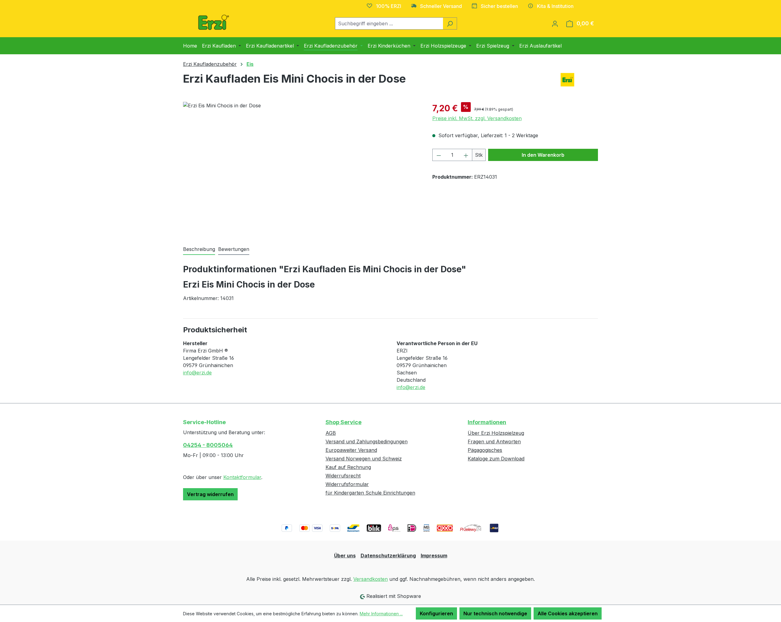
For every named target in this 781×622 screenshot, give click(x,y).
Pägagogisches (485, 450)
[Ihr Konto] (555, 23)
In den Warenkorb (543, 155)
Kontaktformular (242, 477)
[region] (301, 167)
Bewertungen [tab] (233, 249)
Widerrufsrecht (343, 476)
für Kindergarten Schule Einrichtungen (370, 493)
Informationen (487, 422)
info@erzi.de (197, 373)
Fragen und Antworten (494, 441)
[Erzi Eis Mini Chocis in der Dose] (301, 167)
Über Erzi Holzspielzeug (496, 433)
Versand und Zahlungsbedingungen (367, 441)
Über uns (345, 555)
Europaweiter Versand (351, 450)
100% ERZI (388, 6)
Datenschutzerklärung (388, 555)
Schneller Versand (441, 6)
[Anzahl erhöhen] (466, 155)
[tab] (199, 249)
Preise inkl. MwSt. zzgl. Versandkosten (477, 118)
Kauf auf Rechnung (348, 467)
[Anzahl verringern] (438, 155)
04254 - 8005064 (208, 445)
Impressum (434, 555)
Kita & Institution (555, 6)
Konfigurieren (436, 613)
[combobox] (389, 23)
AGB (331, 433)
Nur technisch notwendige (495, 613)
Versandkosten (370, 579)
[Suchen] (450, 23)
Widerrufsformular (347, 484)
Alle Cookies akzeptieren (568, 613)
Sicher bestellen (499, 6)
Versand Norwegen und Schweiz (364, 459)
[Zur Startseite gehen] (213, 22)
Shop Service (344, 422)
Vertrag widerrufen (210, 494)
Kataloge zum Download (496, 459)
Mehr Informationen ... (381, 613)
